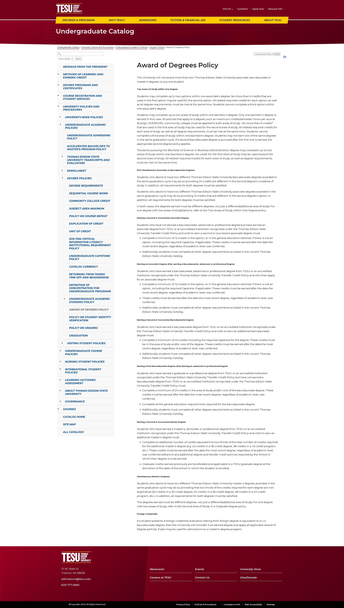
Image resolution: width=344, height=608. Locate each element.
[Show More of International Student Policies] (60, 369)
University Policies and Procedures (97, 47)
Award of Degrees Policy (89, 309)
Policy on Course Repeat (88, 216)
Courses (69, 409)
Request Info (275, 9)
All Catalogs (73, 432)
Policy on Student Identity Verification (90, 319)
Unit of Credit (80, 231)
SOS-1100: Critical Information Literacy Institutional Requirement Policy (90, 243)
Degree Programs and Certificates (80, 86)
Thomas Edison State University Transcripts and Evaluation (88, 160)
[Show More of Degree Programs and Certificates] (58, 84)
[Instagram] (279, 557)
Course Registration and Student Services (82, 97)
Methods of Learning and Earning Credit (83, 76)
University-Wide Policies (84, 117)
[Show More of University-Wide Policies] (60, 117)
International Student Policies (83, 371)
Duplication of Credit (86, 223)
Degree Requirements (86, 185)
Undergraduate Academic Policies (131, 47)
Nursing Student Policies (84, 361)
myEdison (242, 9)
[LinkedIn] (273, 557)
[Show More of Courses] (58, 409)
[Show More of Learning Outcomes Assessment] (60, 379)
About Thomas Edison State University (86, 392)
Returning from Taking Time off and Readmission (89, 276)
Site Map (69, 424)
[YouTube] (266, 557)
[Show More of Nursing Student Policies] (60, 361)
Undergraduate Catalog (68, 47)
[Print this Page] (285, 57)
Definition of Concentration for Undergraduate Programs (90, 288)
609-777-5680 (70, 584)
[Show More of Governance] (60, 401)
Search (78, 59)
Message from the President (85, 66)
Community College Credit (89, 200)
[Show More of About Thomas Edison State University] (60, 390)
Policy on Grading (83, 327)
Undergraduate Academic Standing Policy (89, 300)
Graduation (78, 335)
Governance (75, 401)
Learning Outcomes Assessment (80, 381)
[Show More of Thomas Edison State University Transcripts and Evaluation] (62, 156)
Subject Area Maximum (86, 208)
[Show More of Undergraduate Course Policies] (60, 350)
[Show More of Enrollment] (62, 170)
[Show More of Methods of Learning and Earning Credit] (58, 74)
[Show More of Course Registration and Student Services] (58, 95)
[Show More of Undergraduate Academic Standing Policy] (64, 298)
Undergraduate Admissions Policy (88, 137)
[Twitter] (258, 557)
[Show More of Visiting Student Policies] (62, 343)
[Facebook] (252, 557)
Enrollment (76, 170)
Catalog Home (74, 416)
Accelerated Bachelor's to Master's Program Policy (88, 147)
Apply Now (258, 9)
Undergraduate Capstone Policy (89, 257)
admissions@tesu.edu (76, 579)
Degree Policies (156, 47)
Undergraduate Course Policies (83, 352)
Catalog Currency (83, 266)
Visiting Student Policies (86, 343)
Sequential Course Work (88, 193)
